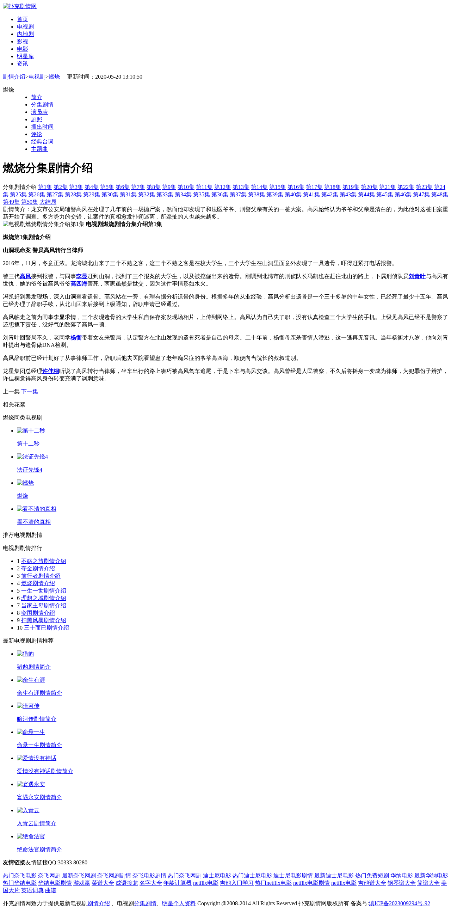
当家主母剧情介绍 (43, 605)
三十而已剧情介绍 (46, 628)
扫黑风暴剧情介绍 (43, 620)
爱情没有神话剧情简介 (45, 771)
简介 (36, 97)
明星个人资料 (179, 903)
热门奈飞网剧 (185, 875)
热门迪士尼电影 (252, 875)
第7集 (138, 187)
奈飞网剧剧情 (114, 875)
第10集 (186, 187)
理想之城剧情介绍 (43, 598)
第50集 (29, 202)
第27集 (55, 194)
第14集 (259, 187)
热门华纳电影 (20, 883)
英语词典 (32, 890)
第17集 (314, 187)
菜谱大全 (103, 883)
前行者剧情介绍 (41, 576)
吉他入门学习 (237, 883)
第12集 (222, 187)
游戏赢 (81, 883)
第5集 (107, 187)
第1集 (45, 187)
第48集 (439, 194)
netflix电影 (205, 883)
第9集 (169, 187)
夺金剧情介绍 (38, 568)
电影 (22, 49)
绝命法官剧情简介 (39, 849)
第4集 (92, 187)
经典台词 (42, 142)
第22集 (405, 187)
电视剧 (25, 27)
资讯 (22, 64)
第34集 (183, 194)
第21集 (387, 187)
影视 (22, 41)
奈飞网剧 (49, 875)
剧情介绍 (14, 77)
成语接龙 (127, 883)
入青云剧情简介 (36, 823)
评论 (36, 134)
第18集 (332, 187)
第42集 (329, 194)
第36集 (219, 194)
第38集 (256, 194)
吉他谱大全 (372, 883)
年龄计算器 (177, 883)
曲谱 (50, 890)
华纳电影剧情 (55, 883)
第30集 (109, 194)
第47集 (421, 194)
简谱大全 (428, 883)
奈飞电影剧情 (149, 875)
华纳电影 (401, 875)
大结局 (47, 202)
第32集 (146, 194)
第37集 (238, 194)
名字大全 (151, 883)
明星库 (25, 56)
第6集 (123, 187)
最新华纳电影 (431, 875)
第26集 (36, 194)
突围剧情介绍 (38, 613)
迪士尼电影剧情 (293, 875)
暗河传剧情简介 (36, 719)
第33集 (164, 194)
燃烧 (54, 77)
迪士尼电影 (217, 875)
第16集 (296, 187)
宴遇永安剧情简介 (39, 797)
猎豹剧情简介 (34, 667)
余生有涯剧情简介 (39, 693)
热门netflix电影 (273, 883)
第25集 (18, 194)
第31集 (128, 194)
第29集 (91, 194)
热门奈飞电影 (20, 875)
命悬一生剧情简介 (39, 745)
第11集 (204, 187)
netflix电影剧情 (311, 883)
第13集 (241, 187)
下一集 (29, 391)
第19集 (350, 187)
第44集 (366, 194)
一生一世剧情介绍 (43, 591)
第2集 (61, 187)
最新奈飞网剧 (79, 875)
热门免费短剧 (372, 875)
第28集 (73, 194)
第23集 (424, 187)
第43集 (348, 194)
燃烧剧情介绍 (38, 583)
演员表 (39, 112)
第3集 (76, 187)
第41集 (311, 194)
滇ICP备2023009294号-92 (399, 903)
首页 (22, 19)
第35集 (201, 194)
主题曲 (39, 149)
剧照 (36, 119)
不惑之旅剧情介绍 (43, 561)
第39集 (274, 194)
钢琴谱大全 (402, 883)
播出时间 (42, 127)
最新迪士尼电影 (334, 875)
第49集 (11, 202)
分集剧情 (42, 105)
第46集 (403, 194)
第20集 (369, 187)
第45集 (384, 194)
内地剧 (25, 34)
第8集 (154, 187)
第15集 (277, 187)
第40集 (293, 194)
